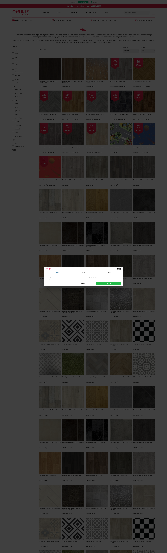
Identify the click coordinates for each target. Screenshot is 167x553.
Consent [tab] (57, 272)
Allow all (109, 283)
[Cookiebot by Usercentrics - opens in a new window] (113, 269)
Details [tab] (83, 272)
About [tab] (109, 272)
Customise (83, 283)
